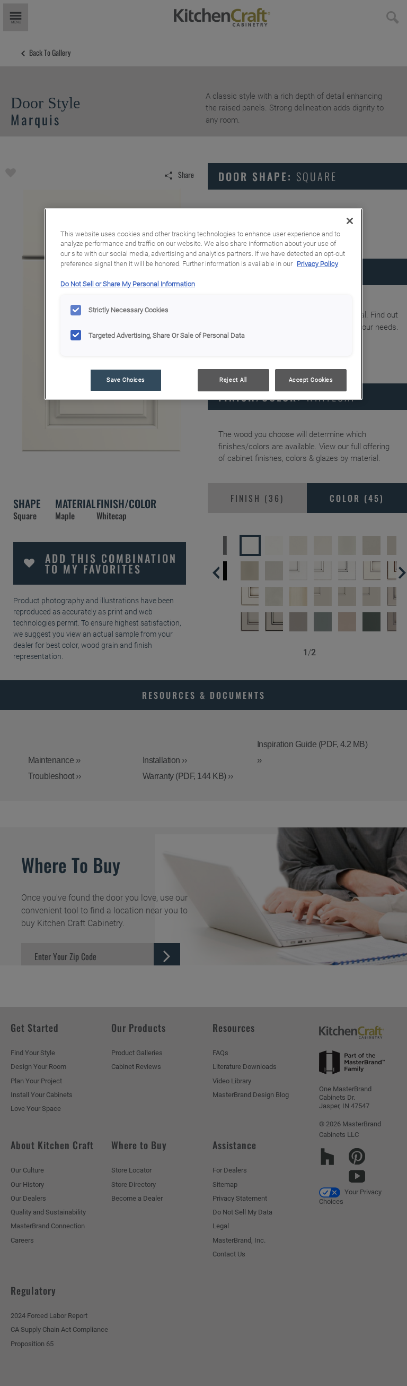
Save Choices (126, 379)
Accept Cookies (311, 379)
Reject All (233, 379)
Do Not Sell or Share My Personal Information (127, 284)
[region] (203, 304)
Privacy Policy (317, 264)
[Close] (349, 221)
